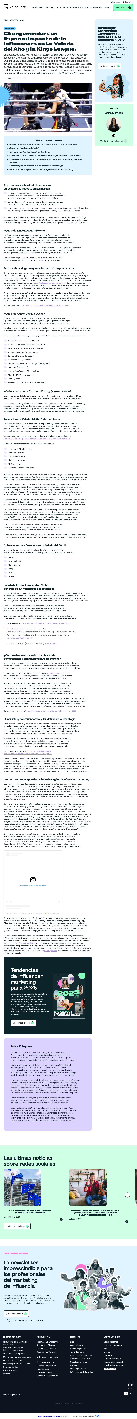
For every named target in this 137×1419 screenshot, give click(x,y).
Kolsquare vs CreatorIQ (47, 1342)
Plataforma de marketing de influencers (15, 1343)
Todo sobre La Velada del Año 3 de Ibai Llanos (29, 152)
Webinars (74, 1365)
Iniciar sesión (116, 2)
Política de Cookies (110, 1368)
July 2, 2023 (51, 643)
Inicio (6, 20)
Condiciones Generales (114, 1365)
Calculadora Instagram (80, 1358)
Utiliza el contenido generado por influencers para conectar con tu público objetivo (28, 752)
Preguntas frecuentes (113, 1345)
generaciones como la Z (59, 673)
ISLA (106, 1348)
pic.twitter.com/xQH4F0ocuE (20, 638)
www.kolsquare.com (12, 1394)
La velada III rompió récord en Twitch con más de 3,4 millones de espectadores (45, 156)
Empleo (107, 1352)
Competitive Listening (13, 1360)
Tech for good (43, 1369)
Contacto (108, 1355)
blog (22, 20)
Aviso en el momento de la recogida (52, 1416)
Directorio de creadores (81, 1355)
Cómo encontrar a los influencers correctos (13, 1349)
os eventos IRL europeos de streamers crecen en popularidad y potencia (37, 438)
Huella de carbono (45, 1372)
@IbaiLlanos (16, 629)
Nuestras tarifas (10, 1367)
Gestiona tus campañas (14, 1353)
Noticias (9, 29)
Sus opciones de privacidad (82, 1416)
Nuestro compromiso (46, 1366)
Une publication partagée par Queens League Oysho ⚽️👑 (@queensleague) (33, 913)
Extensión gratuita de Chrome (16, 1364)
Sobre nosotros (111, 1342)
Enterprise (8, 1374)
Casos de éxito (76, 1345)
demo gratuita (50, 950)
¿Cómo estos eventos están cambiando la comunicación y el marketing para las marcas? (45, 160)
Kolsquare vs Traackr (46, 1345)
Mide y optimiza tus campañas (17, 1357)
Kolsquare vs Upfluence (47, 1352)
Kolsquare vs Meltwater (47, 1348)
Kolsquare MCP (10, 1370)
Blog (72, 1342)
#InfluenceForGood (45, 1362)
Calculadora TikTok (78, 1362)
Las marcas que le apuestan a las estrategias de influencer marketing (41, 169)
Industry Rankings (78, 1369)
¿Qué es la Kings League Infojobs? (24, 148)
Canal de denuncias (112, 1358)
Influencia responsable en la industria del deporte (47, 305)
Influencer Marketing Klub (81, 1372)
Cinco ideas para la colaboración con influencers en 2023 (50, 711)
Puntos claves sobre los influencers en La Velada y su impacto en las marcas (43, 144)
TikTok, (40, 260)
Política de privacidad (113, 1362)
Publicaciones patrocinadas (51, 283)
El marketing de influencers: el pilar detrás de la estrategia (36, 166)
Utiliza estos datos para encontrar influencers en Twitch (46, 623)
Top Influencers (77, 1352)
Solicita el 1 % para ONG (48, 1376)
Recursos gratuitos (79, 1348)
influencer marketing (26, 943)
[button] (128, 2)
